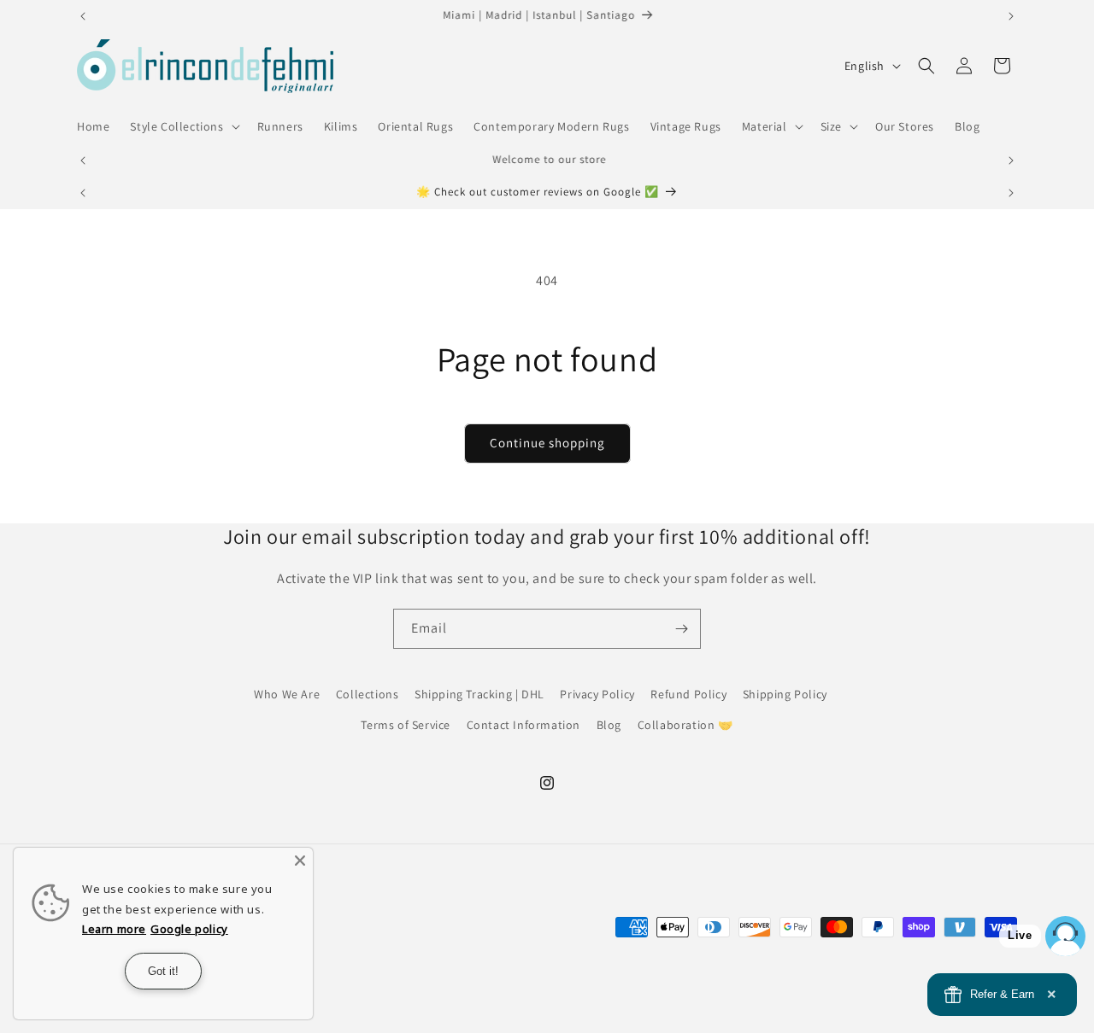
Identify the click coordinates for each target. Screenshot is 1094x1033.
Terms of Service (405, 724)
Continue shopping (547, 443)
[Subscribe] (681, 629)
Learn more (114, 929)
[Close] (300, 860)
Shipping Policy (785, 694)
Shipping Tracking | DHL (479, 694)
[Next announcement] (1011, 16)
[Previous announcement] (83, 16)
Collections (367, 694)
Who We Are (287, 694)
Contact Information (523, 724)
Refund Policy (688, 694)
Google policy (189, 929)
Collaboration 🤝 (685, 724)
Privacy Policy (597, 694)
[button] (183, 126)
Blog (609, 724)
